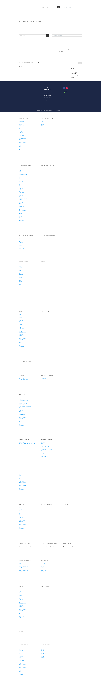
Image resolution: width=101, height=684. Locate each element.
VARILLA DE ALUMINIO (23, 381)
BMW (20, 171)
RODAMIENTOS (22, 569)
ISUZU (20, 601)
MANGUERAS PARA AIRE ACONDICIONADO (27, 443)
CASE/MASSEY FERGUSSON (24, 473)
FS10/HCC (21, 274)
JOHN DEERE (21, 192)
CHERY (20, 177)
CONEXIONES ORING (45, 446)
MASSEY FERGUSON (23, 198)
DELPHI (20, 269)
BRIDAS (42, 443)
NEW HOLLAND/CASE (23, 606)
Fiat (19, 239)
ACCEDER (45, 21)
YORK (42, 127)
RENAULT (21, 143)
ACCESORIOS (43, 442)
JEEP (20, 134)
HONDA (20, 131)
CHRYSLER (21, 127)
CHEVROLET (21, 125)
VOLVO (20, 152)
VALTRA (20, 219)
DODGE (20, 182)
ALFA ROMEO (21, 121)
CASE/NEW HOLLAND (23, 122)
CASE (20, 173)
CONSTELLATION (22, 595)
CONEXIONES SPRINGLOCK (46, 449)
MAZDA (20, 199)
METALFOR (21, 202)
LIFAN (20, 196)
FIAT (20, 128)
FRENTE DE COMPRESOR (23, 564)
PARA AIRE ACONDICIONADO (24, 379)
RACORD (42, 454)
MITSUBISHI (21, 205)
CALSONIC (21, 264)
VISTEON (20, 281)
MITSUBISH (21, 334)
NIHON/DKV (43, 570)
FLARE (42, 450)
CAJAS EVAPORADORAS (23, 400)
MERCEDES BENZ (22, 138)
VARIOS (20, 571)
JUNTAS (20, 567)
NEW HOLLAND (22, 206)
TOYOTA (20, 149)
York (20, 283)
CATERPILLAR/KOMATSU (23, 403)
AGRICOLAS (21, 397)
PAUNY (20, 209)
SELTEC (42, 125)
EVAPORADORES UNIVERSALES (25, 406)
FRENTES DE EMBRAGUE (23, 566)
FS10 (42, 567)
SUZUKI (20, 146)
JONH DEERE (21, 135)
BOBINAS (21, 563)
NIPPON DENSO (44, 653)
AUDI (20, 170)
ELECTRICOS (43, 122)
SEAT (20, 214)
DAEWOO (21, 181)
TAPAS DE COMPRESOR (23, 570)
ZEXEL (20, 284)
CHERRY (20, 509)
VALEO (20, 280)
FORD (20, 129)
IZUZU (20, 479)
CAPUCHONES (21, 442)
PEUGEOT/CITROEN (22, 142)
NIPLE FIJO (43, 452)
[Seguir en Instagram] (67, 88)
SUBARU (20, 421)
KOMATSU (21, 195)
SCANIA (20, 145)
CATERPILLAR (21, 124)
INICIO (20, 21)
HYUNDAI (21, 132)
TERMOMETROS (44, 378)
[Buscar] (58, 7)
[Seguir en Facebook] (64, 88)
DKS (20, 271)
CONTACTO (40, 21)
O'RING (42, 453)
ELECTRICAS (21, 378)
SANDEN (42, 124)
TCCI (20, 148)
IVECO (20, 189)
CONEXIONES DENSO (45, 445)
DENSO (42, 121)
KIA (19, 136)
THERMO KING (22, 344)
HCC (42, 652)
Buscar (80, 63)
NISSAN (20, 141)
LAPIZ (20, 663)
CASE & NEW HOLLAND (23, 174)
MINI (20, 139)
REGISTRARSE (32, 21)
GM (41, 569)
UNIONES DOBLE (44, 456)
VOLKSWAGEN (21, 150)
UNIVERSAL (21, 614)
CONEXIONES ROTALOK (45, 448)
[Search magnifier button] (81, 7)
